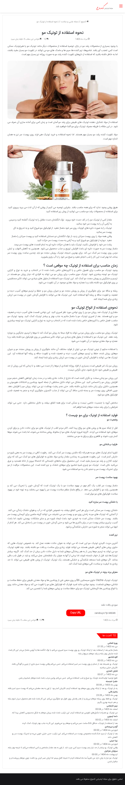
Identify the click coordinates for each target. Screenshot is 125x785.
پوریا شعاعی (113, 643)
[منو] (121, 7)
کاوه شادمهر (113, 657)
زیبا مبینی (114, 740)
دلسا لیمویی (112, 716)
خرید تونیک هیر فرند (45, 135)
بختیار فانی (113, 692)
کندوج (84, 22)
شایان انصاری (112, 671)
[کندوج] (104, 6)
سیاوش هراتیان (111, 751)
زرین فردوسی (112, 706)
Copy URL (75, 613)
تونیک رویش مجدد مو (52, 253)
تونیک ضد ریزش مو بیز (96, 312)
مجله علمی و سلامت (69, 22)
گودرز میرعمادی (111, 727)
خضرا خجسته (112, 681)
